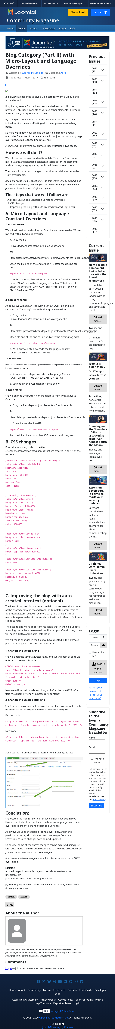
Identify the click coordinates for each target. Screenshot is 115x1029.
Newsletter (49, 28)
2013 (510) (94, 198)
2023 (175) (94, 102)
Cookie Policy (65, 999)
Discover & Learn (51, 3)
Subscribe (96, 805)
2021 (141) (94, 123)
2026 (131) (94, 70)
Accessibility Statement (25, 999)
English (11, 896)
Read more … (98, 319)
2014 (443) (94, 187)
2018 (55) (94, 145)
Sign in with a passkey (99, 668)
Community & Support (74, 3)
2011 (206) (94, 220)
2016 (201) (94, 166)
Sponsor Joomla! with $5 (89, 999)
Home (10, 28)
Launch (98, 12)
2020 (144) (94, 134)
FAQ (72, 28)
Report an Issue (62, 1003)
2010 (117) (94, 230)
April (63, 72)
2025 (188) (94, 81)
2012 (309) (94, 209)
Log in (97, 680)
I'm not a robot (99, 760)
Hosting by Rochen (57, 1027)
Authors (34, 28)
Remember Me (98, 654)
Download (78, 12)
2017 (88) (94, 155)
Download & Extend (29, 3)
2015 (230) (94, 177)
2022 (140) (94, 113)
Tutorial (24, 896)
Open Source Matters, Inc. (54, 1017)
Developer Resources (99, 3)
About (62, 28)
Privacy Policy (99, 799)
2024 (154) (94, 91)
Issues (21, 28)
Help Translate (43, 1003)
